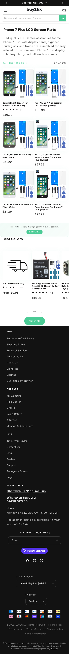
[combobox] (30, 18)
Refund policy (55, 625)
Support (11, 465)
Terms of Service (17, 350)
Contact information (35, 633)
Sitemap (11, 374)
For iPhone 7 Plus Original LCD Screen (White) (48, 104)
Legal (10, 477)
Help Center (14, 401)
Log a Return (14, 413)
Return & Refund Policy (20, 338)
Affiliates (12, 420)
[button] (5, 10)
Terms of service (35, 629)
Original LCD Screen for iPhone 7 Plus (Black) (15, 104)
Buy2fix (20, 625)
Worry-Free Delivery (13, 283)
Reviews (11, 459)
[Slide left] (27, 311)
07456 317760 (17, 501)
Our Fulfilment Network (20, 380)
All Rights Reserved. (34, 625)
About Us (12, 362)
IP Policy (54, 649)
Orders (11, 407)
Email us (39, 491)
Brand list (12, 368)
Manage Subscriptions (20, 426)
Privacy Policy (15, 356)
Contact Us (13, 446)
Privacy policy (16, 629)
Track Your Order (17, 440)
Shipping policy (55, 629)
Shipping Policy (16, 344)
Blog (9, 453)
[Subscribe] (57, 540)
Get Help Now (34, 232)
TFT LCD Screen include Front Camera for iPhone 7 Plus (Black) (49, 207)
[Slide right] (42, 311)
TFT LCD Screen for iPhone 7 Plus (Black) (18, 156)
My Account (14, 395)
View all (34, 321)
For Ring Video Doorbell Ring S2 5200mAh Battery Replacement (46, 286)
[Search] (62, 18)
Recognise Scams (17, 471)
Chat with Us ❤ (18, 491)
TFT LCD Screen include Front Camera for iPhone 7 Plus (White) (49, 157)
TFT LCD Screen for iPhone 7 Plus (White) (18, 205)
